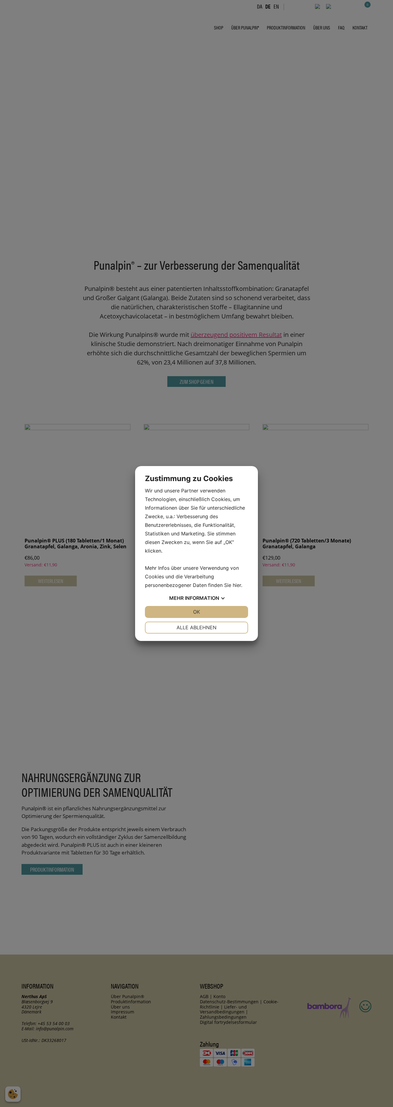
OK (196, 612)
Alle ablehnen (196, 627)
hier (237, 585)
